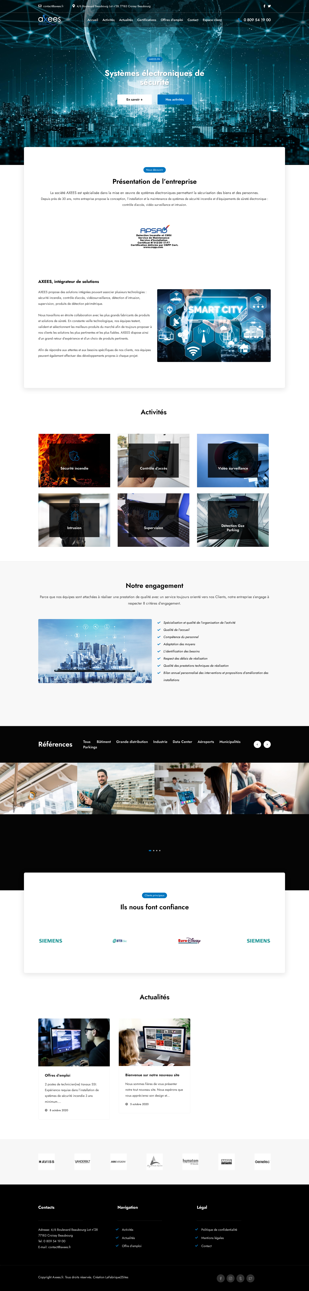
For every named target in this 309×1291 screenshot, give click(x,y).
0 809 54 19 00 (54, 1241)
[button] (150, 850)
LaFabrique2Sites (116, 1277)
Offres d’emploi (57, 1075)
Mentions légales (212, 1238)
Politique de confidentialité (219, 1229)
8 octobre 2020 (59, 1110)
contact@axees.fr (53, 6)
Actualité (132, 1021)
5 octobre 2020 (139, 1104)
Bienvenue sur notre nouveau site (152, 1074)
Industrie (160, 741)
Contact (206, 1246)
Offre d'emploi (54, 1021)
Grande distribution (132, 741)
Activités (127, 1229)
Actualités (128, 1238)
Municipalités (230, 741)
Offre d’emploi (132, 1246)
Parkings (90, 747)
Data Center (182, 741)
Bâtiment (104, 741)
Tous (86, 741)
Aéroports (206, 741)
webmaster (57, 1065)
